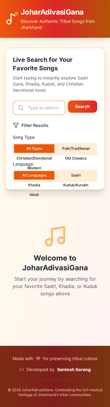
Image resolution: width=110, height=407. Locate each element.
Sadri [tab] (76, 175)
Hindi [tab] (34, 194)
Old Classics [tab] (75, 158)
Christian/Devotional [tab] (34, 158)
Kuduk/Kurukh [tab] (75, 185)
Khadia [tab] (34, 185)
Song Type (24, 137)
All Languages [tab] (34, 175)
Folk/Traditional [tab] (76, 148)
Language (23, 164)
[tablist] (55, 149)
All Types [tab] (34, 148)
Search (82, 106)
